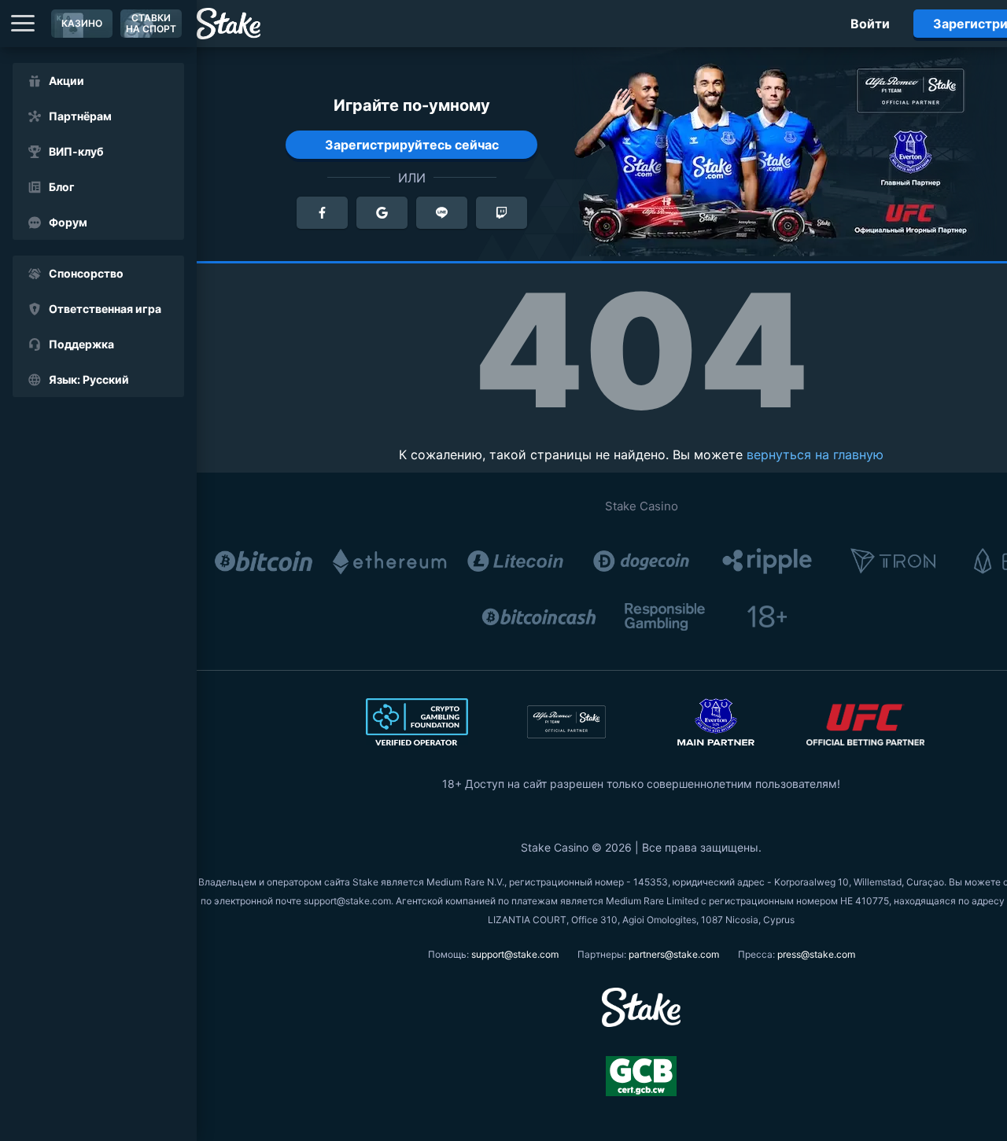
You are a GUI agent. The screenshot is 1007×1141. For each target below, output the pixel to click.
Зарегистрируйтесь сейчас (412, 145)
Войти (870, 23)
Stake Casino (641, 506)
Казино (81, 23)
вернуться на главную (815, 454)
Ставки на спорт (151, 23)
